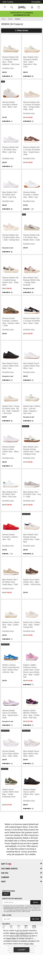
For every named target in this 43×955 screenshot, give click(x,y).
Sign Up (6, 894)
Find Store (35, 919)
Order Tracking (8, 2)
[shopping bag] (38, 7)
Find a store (6, 915)
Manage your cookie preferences (21, 933)
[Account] (32, 7)
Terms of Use (30, 908)
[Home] (22, 7)
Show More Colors (8, 68)
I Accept (21, 950)
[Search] (11, 7)
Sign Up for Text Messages (12, 898)
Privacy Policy (11, 938)
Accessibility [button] (36, 2)
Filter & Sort (22, 30)
